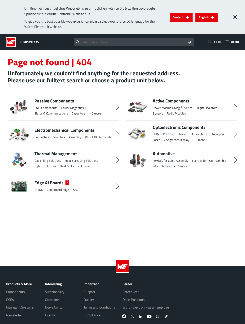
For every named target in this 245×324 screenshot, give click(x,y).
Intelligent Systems (20, 307)
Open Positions (133, 299)
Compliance (92, 315)
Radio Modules (176, 113)
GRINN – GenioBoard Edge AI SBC (56, 189)
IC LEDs (168, 134)
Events (50, 315)
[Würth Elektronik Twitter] (132, 316)
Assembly (75, 137)
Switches (59, 137)
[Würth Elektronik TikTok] (166, 316)
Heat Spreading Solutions (81, 160)
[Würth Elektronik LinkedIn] (141, 316)
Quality (89, 299)
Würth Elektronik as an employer (146, 307)
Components (15, 291)
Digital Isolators (207, 108)
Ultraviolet (198, 134)
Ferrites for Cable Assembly (170, 160)
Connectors (41, 137)
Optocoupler (216, 134)
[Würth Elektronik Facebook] (124, 316)
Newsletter (14, 315)
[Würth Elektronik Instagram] (158, 316)
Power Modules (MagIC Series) (173, 107)
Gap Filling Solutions (47, 160)
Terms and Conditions (99, 307)
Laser (156, 139)
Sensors (158, 113)
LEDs (156, 134)
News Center (54, 307)
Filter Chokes (161, 166)
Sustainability (55, 291)
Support (89, 291)
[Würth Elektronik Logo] (12, 42)
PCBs (10, 299)
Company (52, 299)
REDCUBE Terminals (98, 137)
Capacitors (78, 113)
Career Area (130, 291)
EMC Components (45, 108)
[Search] (190, 42)
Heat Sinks (67, 166)
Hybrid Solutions (45, 166)
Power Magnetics (72, 108)
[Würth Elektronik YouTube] (149, 316)
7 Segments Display (176, 139)
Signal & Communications (51, 113)
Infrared (182, 134)
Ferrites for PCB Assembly (209, 160)
